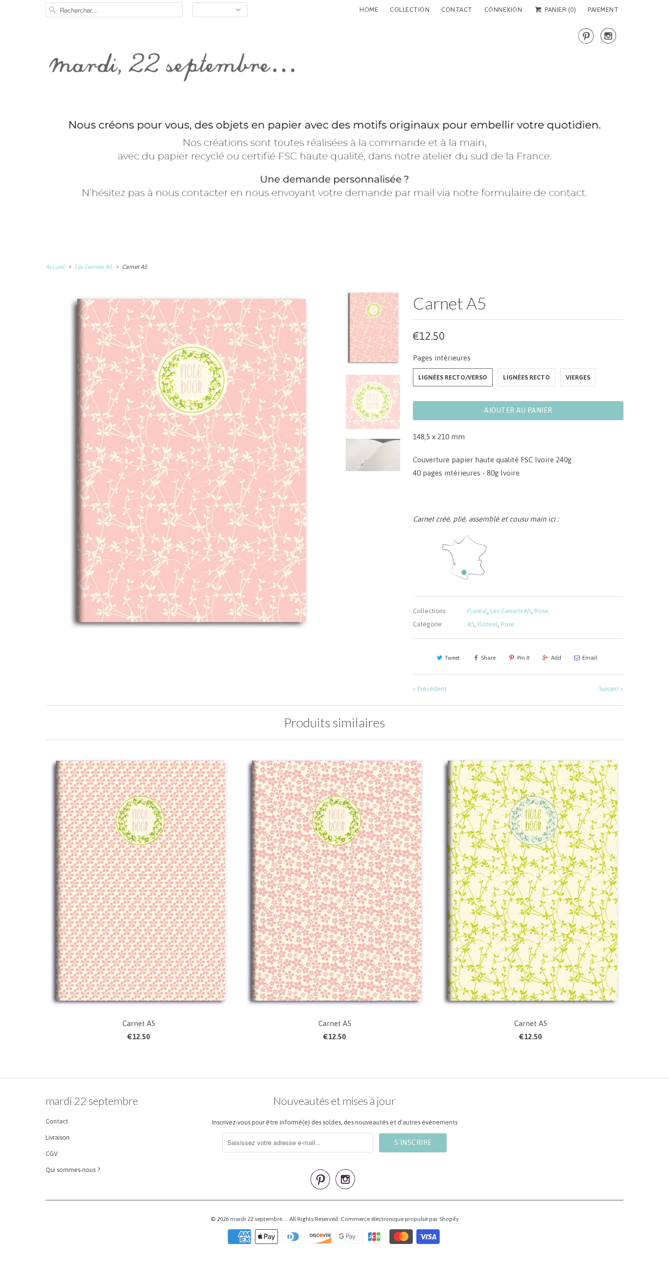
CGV (52, 1153)
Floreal (477, 611)
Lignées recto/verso (452, 377)
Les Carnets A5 (510, 611)
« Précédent (430, 689)
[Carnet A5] (189, 462)
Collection (410, 9)
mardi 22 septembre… (258, 1219)
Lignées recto (526, 377)
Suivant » (611, 689)
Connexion (503, 9)
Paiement (603, 9)
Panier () (559, 9)
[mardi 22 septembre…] (334, 118)
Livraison (58, 1137)
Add (556, 657)
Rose (541, 611)
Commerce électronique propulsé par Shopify (400, 1219)
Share (488, 657)
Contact (57, 1121)
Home (368, 9)
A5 (471, 624)
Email (589, 657)
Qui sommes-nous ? (73, 1169)
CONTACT (457, 9)
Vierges (578, 377)
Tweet (452, 657)
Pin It (523, 657)
